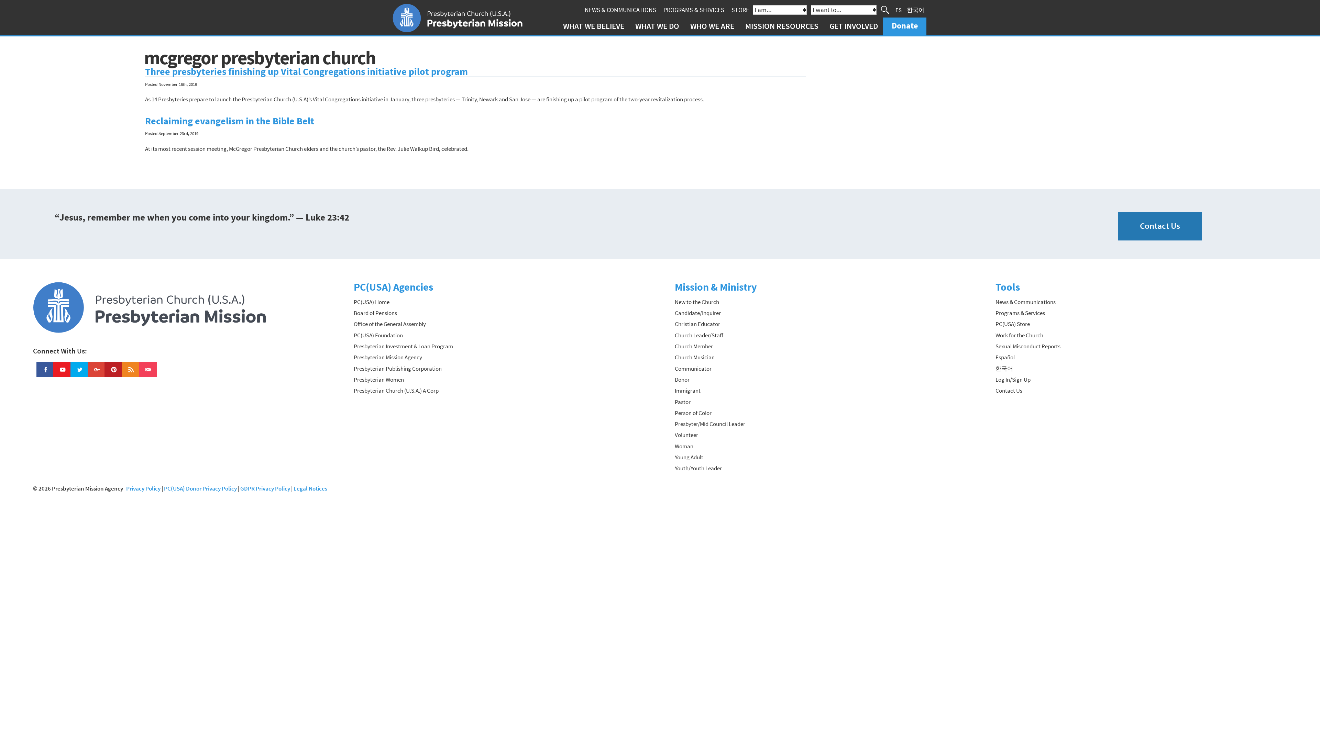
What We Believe (593, 26)
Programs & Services (693, 10)
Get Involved (853, 26)
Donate (905, 25)
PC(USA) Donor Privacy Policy (200, 488)
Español (1005, 357)
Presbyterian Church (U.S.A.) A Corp (396, 390)
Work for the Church (1019, 335)
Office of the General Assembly (390, 324)
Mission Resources (781, 26)
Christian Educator (697, 324)
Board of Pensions (375, 313)
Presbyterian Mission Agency (388, 357)
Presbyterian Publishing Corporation (398, 368)
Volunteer (686, 435)
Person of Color (693, 413)
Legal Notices (310, 488)
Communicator (693, 368)
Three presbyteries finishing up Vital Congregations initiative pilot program (306, 72)
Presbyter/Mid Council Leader (710, 424)
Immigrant (688, 390)
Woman (684, 446)
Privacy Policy (143, 488)
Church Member (694, 346)
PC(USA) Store (1013, 324)
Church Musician (695, 357)
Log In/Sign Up (1013, 379)
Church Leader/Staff (699, 335)
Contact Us (1160, 226)
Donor (682, 379)
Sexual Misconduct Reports (1028, 346)
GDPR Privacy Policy (265, 488)
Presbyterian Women (379, 379)
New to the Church (697, 302)
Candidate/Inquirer (698, 313)
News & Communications (620, 10)
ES (898, 9)
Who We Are (712, 26)
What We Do (657, 26)
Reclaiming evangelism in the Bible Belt (229, 121)
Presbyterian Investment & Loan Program (403, 346)
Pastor (683, 402)
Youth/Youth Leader (698, 468)
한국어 (915, 9)
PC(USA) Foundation (378, 335)
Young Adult (689, 457)
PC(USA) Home (371, 302)
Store (740, 10)
